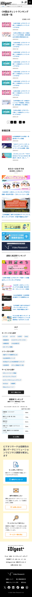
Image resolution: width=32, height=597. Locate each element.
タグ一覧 (23, 559)
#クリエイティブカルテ (9, 376)
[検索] (25, 2)
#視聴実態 (6, 343)
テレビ (6, 556)
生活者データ (10, 559)
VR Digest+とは (10, 562)
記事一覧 (17, 559)
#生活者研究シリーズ (9, 358)
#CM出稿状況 (15, 343)
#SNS (26, 336)
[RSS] (22, 2)
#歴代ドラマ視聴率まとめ (10, 355)
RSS (20, 565)
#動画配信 (6, 340)
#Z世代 (20, 336)
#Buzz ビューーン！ (8, 387)
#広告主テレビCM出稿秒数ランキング (13, 362)
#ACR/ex (5, 383)
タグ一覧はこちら (16, 392)
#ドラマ (12, 336)
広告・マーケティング (15, 556)
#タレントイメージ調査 (9, 373)
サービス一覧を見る (16, 534)
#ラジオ (5, 336)
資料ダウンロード (17, 479)
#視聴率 (13, 383)
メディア (24, 556)
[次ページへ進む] (24, 122)
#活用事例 (6, 365)
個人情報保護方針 (21, 579)
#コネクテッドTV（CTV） (19, 340)
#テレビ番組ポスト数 (18, 365)
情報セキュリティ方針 (12, 582)
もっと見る (16, 437)
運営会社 (23, 582)
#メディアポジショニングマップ (12, 380)
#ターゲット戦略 (7, 347)
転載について (9, 579)
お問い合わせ (17, 507)
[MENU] (30, 2)
